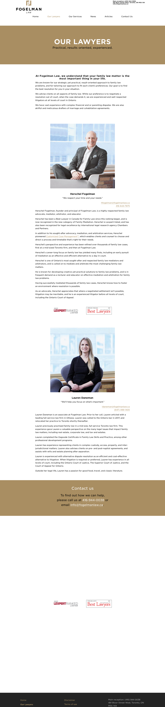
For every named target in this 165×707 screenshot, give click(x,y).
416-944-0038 (93, 500)
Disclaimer (69, 700)
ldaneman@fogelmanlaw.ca (116, 407)
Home (23, 700)
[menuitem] (35, 17)
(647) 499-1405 (122, 410)
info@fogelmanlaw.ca (120, 4)
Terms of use (70, 704)
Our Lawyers (26, 704)
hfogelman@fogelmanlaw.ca (115, 203)
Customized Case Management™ (62, 236)
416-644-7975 (123, 206)
